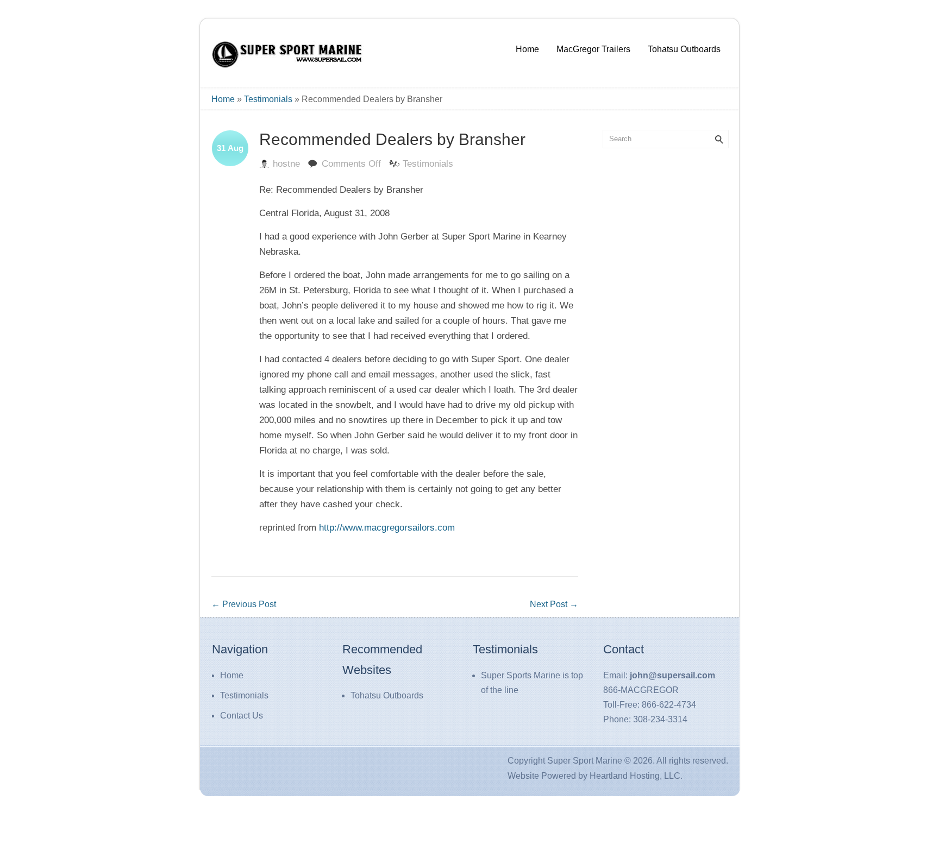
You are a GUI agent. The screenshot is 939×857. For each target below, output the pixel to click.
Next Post (554, 604)
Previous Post (243, 604)
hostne (286, 164)
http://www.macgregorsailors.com (387, 527)
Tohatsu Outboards (684, 49)
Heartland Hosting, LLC (635, 775)
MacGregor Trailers (593, 49)
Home (527, 49)
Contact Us (241, 715)
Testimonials (268, 99)
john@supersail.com (672, 675)
